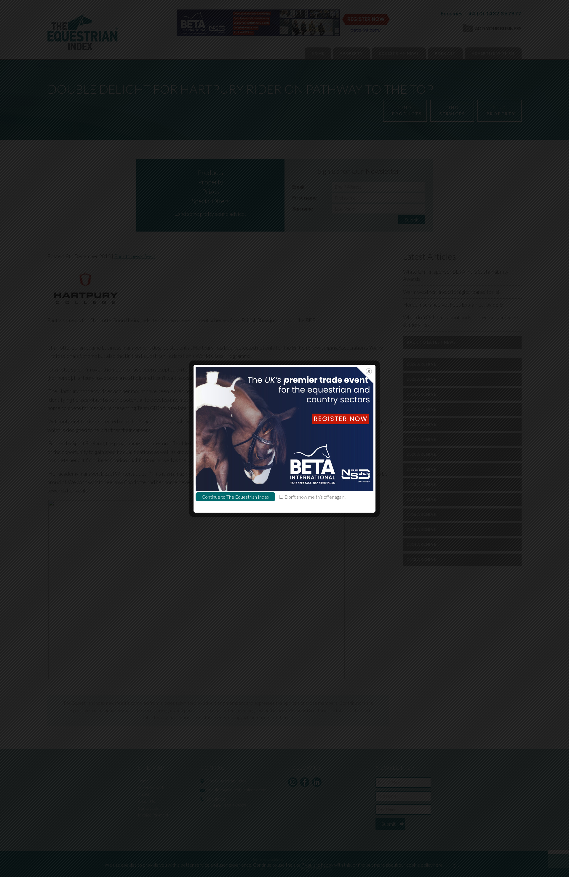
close (369, 371)
